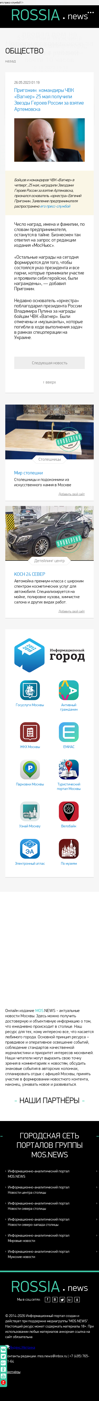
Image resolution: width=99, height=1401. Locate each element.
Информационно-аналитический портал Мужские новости (38, 1254)
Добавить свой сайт (72, 494)
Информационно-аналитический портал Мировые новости (38, 1238)
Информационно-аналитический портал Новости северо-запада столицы (38, 1222)
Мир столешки (28, 473)
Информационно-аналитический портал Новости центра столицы (38, 1190)
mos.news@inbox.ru (52, 1356)
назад (10, 60)
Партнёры (12, 1372)
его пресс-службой (55, 206)
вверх (51, 382)
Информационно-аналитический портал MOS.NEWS (38, 1174)
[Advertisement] (49, 952)
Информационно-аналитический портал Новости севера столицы (38, 1206)
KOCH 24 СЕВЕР (29, 574)
